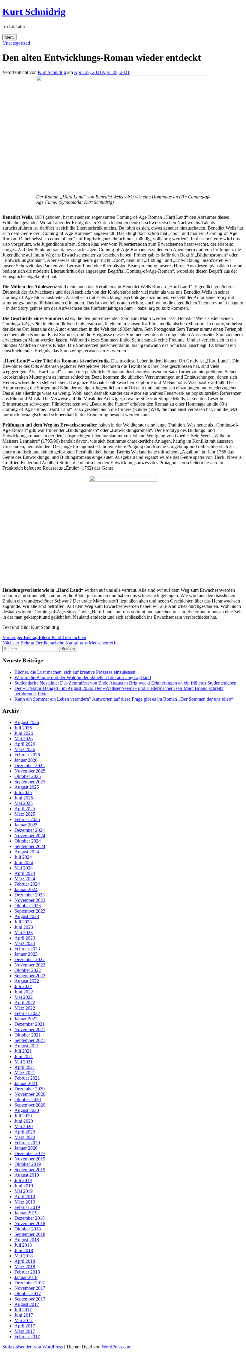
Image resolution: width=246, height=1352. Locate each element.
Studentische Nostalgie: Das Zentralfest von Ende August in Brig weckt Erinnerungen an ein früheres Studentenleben (125, 682)
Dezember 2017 (29, 1282)
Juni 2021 (23, 1056)
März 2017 (24, 1331)
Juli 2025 (23, 792)
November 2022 (29, 964)
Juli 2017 (23, 1309)
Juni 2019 (23, 1185)
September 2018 (29, 1234)
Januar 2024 (26, 889)
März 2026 (24, 749)
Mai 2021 (23, 1061)
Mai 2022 (23, 997)
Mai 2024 (23, 867)
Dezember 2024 (29, 830)
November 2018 (29, 1223)
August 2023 (26, 916)
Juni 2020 (23, 1121)
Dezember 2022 (29, 959)
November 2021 (29, 1029)
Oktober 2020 (27, 1099)
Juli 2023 (23, 921)
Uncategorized (16, 42)
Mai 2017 (23, 1320)
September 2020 (29, 1104)
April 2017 (24, 1325)
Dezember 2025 (29, 765)
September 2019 (29, 1169)
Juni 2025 (23, 797)
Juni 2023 (23, 927)
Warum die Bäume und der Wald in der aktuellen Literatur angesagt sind (82, 677)
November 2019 (29, 1158)
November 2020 (29, 1094)
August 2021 (26, 1045)
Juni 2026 (23, 733)
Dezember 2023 (29, 894)
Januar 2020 (26, 1148)
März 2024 (24, 878)
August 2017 (26, 1304)
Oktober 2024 (27, 840)
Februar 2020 (27, 1142)
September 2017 (29, 1298)
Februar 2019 (27, 1207)
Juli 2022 (23, 986)
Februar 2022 (27, 1013)
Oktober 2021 (27, 1034)
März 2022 (24, 1007)
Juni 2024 (23, 862)
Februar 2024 (27, 884)
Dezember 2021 (29, 1024)
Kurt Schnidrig (33, 11)
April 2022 (24, 1002)
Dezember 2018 (29, 1218)
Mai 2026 (23, 738)
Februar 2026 (27, 754)
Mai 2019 (23, 1191)
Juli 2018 (23, 1245)
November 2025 (29, 770)
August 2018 (26, 1239)
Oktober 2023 (27, 905)
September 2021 (29, 1040)
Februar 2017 (27, 1336)
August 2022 (26, 981)
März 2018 (24, 1266)
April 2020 (24, 1131)
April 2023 (24, 937)
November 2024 (29, 835)
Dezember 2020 (29, 1088)
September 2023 (29, 911)
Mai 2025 (23, 803)
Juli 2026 (23, 727)
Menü (9, 37)
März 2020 (24, 1137)
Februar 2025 (27, 819)
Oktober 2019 (27, 1164)
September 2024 (29, 846)
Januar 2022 (26, 1018)
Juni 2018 (23, 1250)
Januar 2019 (26, 1212)
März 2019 (24, 1201)
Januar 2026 (26, 760)
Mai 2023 (23, 932)
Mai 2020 (23, 1126)
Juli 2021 (23, 1051)
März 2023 (24, 943)
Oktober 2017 (27, 1293)
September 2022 (29, 975)
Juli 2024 (23, 857)
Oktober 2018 (27, 1228)
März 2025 (24, 814)
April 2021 (24, 1067)
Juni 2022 (23, 991)
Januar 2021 (26, 1083)
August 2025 (26, 787)
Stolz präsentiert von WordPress (32, 1346)
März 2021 (24, 1072)
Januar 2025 (26, 824)
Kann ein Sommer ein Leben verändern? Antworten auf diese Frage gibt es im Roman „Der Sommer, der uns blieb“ (123, 699)
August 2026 (26, 722)
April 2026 (24, 743)
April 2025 (24, 808)
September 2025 (29, 781)
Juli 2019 (23, 1180)
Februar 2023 (27, 948)
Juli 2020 (23, 1115)
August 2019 (26, 1175)
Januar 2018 (26, 1277)
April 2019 (24, 1196)
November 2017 (29, 1288)
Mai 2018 (23, 1255)
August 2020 (26, 1110)
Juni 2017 (23, 1315)
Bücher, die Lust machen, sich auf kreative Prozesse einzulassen (74, 672)
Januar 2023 (26, 954)
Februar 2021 (27, 1078)
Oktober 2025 (27, 776)
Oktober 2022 (27, 970)
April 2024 (24, 873)
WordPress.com (116, 1346)
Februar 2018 (27, 1271)
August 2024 (26, 851)
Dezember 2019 (29, 1153)
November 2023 (29, 900)
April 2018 (24, 1261)
